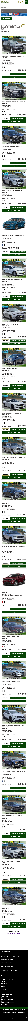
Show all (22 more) (14, 933)
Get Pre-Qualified (14, 77)
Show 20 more (14, 931)
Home (3, 5)
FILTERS (7, 18)
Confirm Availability (18, 74)
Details (5, 74)
